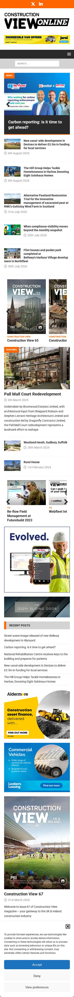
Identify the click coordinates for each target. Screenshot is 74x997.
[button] (68, 926)
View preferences (37, 987)
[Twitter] (33, 4)
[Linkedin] (41, 4)
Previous (9, 104)
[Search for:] (37, 63)
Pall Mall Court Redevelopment (32, 394)
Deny (37, 976)
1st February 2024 (39, 467)
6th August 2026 (18, 153)
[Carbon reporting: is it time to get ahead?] (37, 94)
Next (65, 104)
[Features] (12, 446)
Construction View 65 (22, 340)
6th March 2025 (18, 400)
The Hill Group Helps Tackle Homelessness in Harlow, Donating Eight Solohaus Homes (46, 171)
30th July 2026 (37, 235)
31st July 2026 (17, 211)
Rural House (32, 462)
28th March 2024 (39, 447)
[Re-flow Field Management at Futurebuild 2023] (26, 492)
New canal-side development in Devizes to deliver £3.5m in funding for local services (46, 144)
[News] (12, 144)
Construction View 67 (23, 894)
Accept (37, 964)
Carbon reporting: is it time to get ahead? (30, 647)
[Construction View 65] (26, 306)
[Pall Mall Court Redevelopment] (37, 368)
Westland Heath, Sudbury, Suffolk (45, 442)
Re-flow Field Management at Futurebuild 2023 (19, 516)
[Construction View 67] (37, 842)
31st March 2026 (19, 900)
